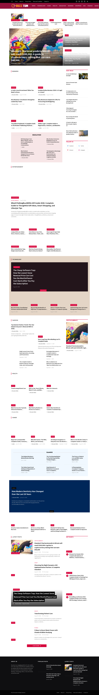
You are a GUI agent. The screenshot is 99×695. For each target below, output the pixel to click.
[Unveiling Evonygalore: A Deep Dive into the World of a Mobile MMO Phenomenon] (59, 429)
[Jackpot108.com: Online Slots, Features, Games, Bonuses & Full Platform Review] (19, 225)
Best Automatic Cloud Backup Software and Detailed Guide (19, 308)
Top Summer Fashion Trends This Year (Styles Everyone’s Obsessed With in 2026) (22, 326)
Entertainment (15, 197)
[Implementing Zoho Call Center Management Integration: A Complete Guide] (79, 300)
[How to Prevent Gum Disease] (83, 85)
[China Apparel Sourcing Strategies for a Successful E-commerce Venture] (83, 110)
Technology (41, 6)
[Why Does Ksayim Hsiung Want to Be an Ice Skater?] (37, 242)
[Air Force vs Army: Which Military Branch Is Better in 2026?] (39, 520)
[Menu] (12, 1)
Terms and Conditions (37, 1)
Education (62, 6)
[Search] (87, 1)
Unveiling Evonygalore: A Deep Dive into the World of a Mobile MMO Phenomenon (59, 440)
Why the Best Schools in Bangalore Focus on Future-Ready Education (53, 140)
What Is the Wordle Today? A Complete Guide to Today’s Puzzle (79, 440)
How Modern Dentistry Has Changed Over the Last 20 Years (27, 492)
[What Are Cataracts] (54, 381)
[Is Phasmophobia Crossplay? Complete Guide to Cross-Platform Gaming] (67, 469)
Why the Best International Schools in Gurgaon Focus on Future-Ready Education (27, 153)
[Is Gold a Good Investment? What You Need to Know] (23, 81)
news (33, 6)
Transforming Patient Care (56, 23)
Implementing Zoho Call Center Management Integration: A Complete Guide (78, 308)
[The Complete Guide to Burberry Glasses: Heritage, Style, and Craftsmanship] (14, 364)
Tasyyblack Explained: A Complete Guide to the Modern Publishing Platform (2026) (23, 124)
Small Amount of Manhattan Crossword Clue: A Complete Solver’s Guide (53, 468)
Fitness (64, 20)
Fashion (40, 336)
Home (16, 1)
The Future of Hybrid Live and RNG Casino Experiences (77, 458)
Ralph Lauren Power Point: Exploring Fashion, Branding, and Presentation (26, 353)
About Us (21, 1)
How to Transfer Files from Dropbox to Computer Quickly (59, 308)
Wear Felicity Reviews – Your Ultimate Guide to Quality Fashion (72, 132)
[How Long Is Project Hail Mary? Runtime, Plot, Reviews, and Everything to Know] (54, 225)
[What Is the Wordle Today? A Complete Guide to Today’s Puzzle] (79, 429)
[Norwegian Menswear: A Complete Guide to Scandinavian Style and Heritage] (41, 354)
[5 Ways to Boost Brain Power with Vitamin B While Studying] (68, 17)
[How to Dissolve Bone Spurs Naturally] (41, 667)
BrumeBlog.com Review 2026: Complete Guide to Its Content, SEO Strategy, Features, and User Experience (78, 598)
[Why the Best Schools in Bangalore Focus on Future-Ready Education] (42, 141)
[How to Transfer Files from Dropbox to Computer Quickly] (59, 300)
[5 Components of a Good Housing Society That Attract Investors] (83, 93)
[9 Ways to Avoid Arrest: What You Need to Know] (81, 17)
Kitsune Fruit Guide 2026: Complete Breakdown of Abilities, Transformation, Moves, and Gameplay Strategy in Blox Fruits (78, 555)
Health (55, 6)
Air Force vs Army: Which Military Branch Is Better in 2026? (38, 529)
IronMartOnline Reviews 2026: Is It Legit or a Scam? (50, 91)
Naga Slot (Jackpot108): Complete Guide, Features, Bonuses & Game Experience (19, 440)
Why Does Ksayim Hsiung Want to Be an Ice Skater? (36, 250)
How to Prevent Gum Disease (71, 83)
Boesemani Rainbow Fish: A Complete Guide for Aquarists (78, 528)
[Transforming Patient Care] (56, 17)
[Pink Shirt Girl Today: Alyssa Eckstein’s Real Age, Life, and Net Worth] (41, 676)
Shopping (78, 6)
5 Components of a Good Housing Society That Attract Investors (72, 92)
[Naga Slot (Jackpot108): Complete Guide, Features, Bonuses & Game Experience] (19, 429)
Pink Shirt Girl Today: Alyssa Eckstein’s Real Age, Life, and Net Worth (53, 675)
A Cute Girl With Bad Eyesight (71, 74)
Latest (25, 20)
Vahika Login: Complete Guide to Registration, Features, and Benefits (49, 124)
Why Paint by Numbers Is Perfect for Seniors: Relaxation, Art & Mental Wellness (35, 408)
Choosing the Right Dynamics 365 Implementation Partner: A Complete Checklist (30, 24)
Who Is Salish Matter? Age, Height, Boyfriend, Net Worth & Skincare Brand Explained (18, 250)
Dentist (51, 511)
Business (70, 6)
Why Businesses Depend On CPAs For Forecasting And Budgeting (49, 100)
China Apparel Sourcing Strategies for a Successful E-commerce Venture (71, 109)
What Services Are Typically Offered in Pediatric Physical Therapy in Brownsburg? (18, 408)
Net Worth (69, 551)
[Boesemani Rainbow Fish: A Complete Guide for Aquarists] (79, 520)
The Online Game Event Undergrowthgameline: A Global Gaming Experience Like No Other (28, 468)
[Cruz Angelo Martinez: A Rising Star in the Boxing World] (83, 102)
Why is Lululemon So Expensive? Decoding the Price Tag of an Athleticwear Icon (54, 363)
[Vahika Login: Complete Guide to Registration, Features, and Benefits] (50, 114)
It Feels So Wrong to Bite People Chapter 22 (71, 124)
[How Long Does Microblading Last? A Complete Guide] (50, 330)
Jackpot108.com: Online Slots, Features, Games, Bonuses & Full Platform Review (17, 233)
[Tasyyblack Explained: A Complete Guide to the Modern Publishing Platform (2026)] (23, 114)
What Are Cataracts (52, 388)
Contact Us (46, 1)
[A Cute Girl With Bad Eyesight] (83, 76)
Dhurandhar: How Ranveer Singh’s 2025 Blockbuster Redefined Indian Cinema (54, 250)
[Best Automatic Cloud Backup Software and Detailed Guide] (20, 300)
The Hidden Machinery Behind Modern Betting (27, 457)
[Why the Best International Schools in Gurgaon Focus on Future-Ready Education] (16, 153)
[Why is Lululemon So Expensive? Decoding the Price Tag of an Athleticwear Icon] (41, 364)
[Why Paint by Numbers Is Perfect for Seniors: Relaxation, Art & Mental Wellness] (37, 401)
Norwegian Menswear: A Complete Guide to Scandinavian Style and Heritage (52, 354)
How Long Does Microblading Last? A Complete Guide (49, 340)
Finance (90, 6)
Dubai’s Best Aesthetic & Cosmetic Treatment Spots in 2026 (54, 408)
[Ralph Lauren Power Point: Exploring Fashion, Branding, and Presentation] (14, 354)
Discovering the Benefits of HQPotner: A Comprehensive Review (38, 308)
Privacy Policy (28, 1)
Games (13, 436)
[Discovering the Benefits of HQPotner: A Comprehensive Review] (39, 300)
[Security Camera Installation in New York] (20, 520)
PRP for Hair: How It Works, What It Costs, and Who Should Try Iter (36, 389)
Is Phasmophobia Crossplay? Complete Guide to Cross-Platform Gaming (79, 468)
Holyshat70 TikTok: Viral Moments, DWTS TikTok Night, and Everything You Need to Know (59, 529)
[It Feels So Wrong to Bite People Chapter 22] (83, 125)
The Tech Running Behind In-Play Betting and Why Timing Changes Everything (53, 458)
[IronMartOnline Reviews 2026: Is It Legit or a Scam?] (50, 81)
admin (13, 128)
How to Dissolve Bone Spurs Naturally (53, 666)
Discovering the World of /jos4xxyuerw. (72, 117)
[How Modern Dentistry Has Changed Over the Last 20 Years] (70, 496)
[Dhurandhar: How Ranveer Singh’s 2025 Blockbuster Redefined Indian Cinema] (54, 242)
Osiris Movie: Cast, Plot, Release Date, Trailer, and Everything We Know (36, 233)
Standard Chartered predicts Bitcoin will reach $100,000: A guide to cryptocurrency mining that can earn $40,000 (17, 24)
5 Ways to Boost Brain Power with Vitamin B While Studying (68, 24)
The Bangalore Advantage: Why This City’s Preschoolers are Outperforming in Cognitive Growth (54, 154)
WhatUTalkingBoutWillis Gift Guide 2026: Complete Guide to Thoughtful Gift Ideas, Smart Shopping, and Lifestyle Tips (33, 205)
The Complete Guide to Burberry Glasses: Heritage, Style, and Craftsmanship (26, 363)
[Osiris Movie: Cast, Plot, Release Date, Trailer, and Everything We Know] (37, 225)
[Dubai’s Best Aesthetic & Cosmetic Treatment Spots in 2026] (54, 401)
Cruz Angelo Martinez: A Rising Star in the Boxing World (72, 101)
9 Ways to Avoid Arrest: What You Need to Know (82, 23)
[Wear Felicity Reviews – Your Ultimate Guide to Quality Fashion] (83, 133)
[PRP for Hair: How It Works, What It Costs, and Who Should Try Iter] (37, 381)
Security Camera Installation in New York (19, 528)
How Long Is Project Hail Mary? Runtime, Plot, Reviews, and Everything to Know (54, 233)
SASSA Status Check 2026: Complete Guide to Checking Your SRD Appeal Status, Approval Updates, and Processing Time (78, 577)
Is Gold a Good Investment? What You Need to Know (22, 91)
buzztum (16, 692)
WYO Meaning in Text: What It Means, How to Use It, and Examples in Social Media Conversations (27, 142)
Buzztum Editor (14, 63)
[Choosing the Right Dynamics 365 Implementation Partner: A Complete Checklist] (30, 17)
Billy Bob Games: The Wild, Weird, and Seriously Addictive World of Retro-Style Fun (39, 440)
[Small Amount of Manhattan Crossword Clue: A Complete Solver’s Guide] (42, 469)
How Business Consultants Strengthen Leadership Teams (22, 100)
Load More (36, 645)
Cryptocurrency (15, 20)
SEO (84, 6)
